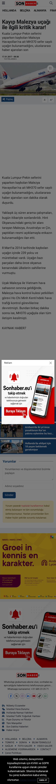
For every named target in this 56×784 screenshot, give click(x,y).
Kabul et (43, 780)
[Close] (50, 363)
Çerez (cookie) (28, 779)
